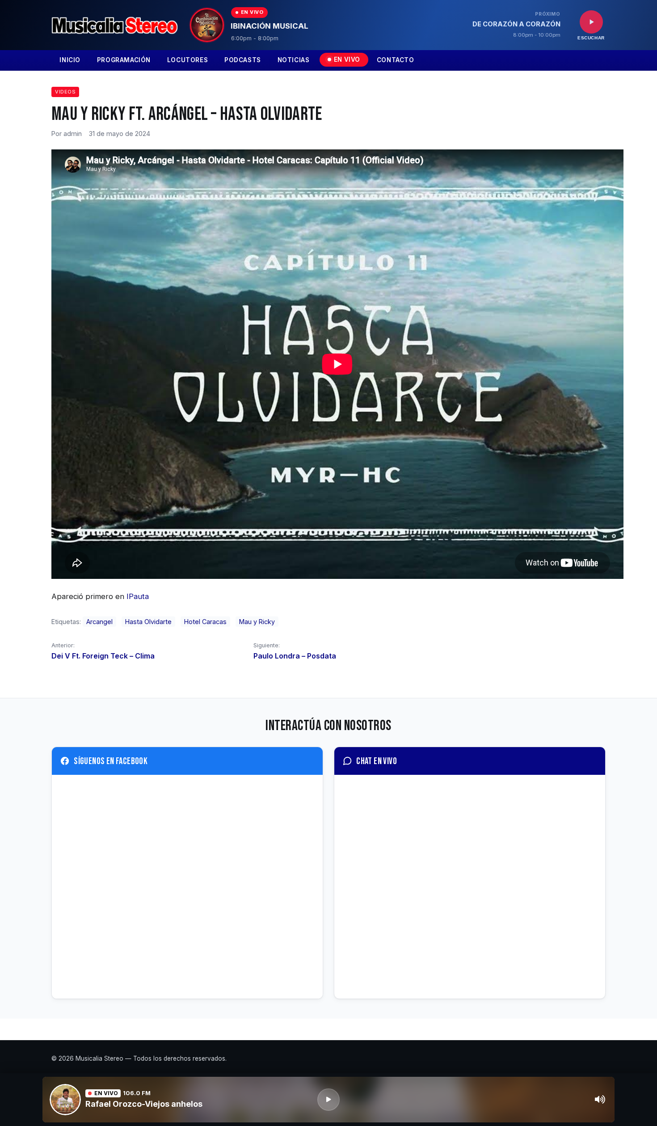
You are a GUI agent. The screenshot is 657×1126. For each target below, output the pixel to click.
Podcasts (242, 60)
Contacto (395, 60)
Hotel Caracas (205, 621)
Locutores (187, 60)
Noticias (294, 60)
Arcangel (99, 621)
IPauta (136, 596)
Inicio (69, 60)
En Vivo (347, 59)
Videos (65, 92)
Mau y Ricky (257, 621)
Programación (124, 60)
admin (72, 133)
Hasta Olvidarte (148, 621)
